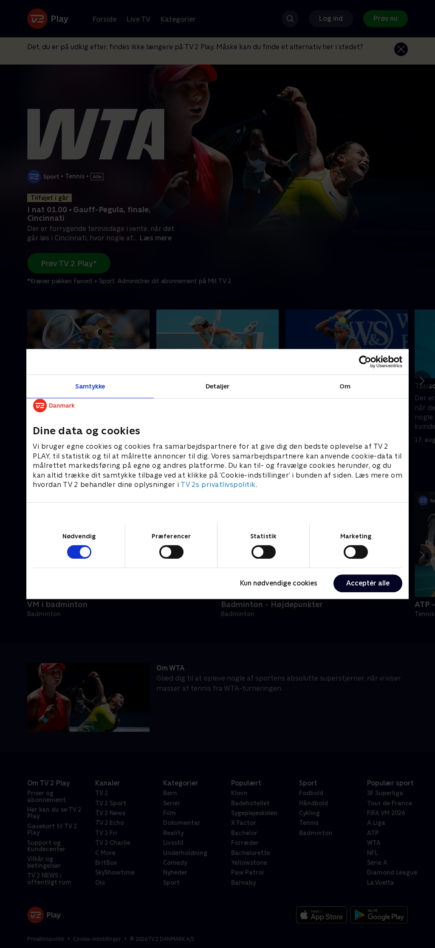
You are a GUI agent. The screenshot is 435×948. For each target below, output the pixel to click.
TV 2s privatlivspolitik (218, 485)
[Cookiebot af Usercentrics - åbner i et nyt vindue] (365, 361)
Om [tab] (344, 386)
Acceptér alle (368, 583)
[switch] (171, 552)
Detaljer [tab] (218, 386)
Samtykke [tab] (90, 386)
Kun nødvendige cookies (278, 583)
